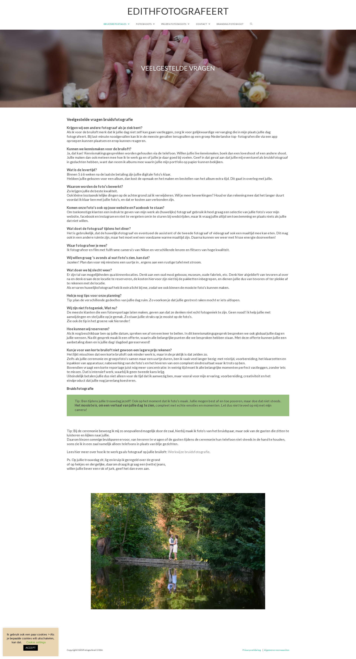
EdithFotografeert (178, 11)
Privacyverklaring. (252, 650)
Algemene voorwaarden (276, 650)
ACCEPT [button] (31, 647)
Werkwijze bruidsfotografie (189, 452)
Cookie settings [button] (36, 642)
